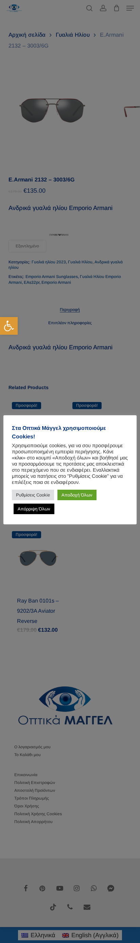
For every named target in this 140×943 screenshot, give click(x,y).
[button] (9, 326)
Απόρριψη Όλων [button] (34, 508)
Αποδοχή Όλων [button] (77, 494)
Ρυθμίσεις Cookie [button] (33, 494)
